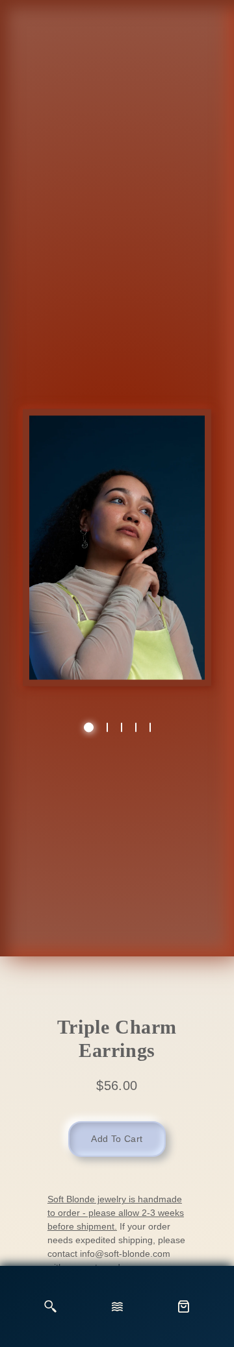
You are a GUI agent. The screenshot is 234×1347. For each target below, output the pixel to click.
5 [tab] (150, 727)
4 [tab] (135, 727)
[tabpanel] (117, 554)
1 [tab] (89, 727)
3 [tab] (121, 727)
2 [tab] (107, 727)
